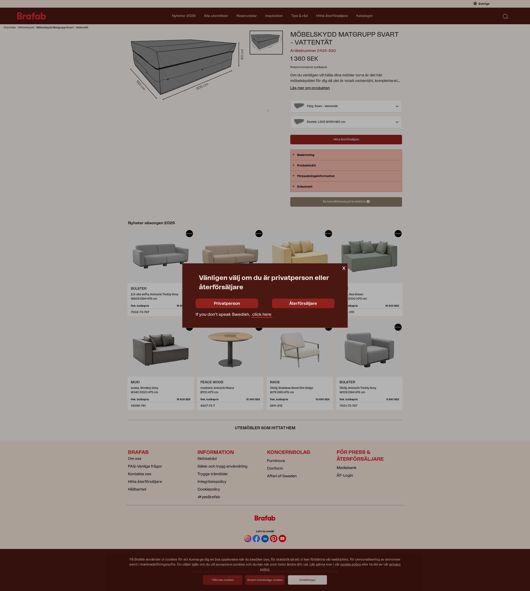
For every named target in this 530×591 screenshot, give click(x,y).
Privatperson (227, 304)
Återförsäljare (303, 304)
